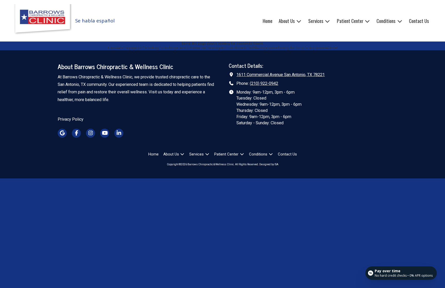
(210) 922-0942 (264, 83)
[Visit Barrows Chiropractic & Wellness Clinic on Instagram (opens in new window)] (90, 133)
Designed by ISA (268, 164)
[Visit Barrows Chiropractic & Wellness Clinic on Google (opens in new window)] (62, 133)
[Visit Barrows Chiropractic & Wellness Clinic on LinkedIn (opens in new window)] (118, 133)
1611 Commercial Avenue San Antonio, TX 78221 (280, 74)
